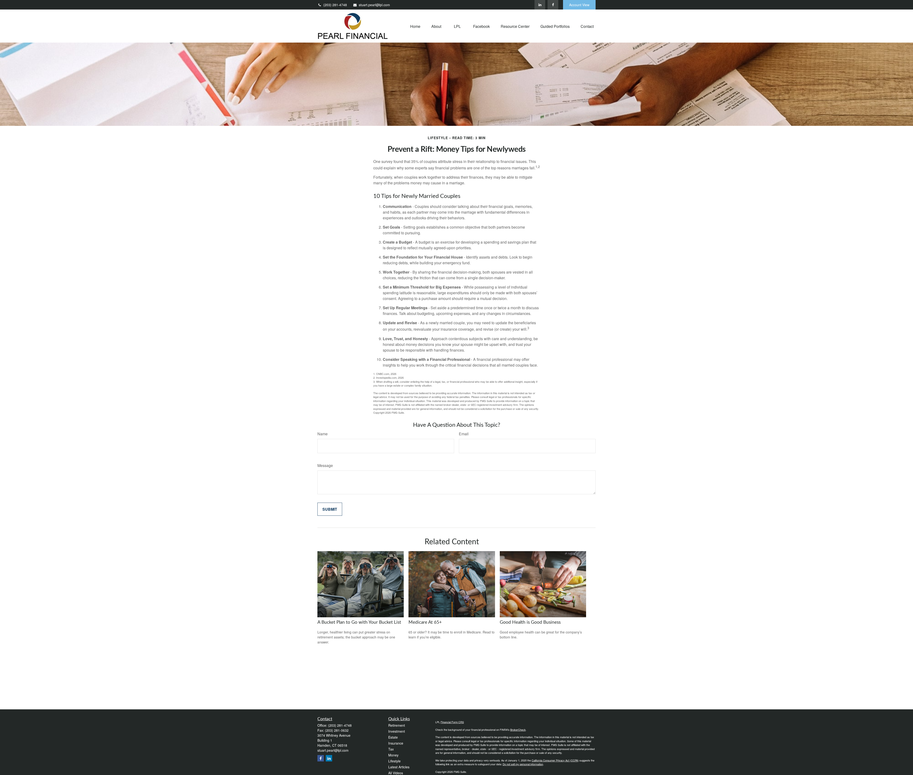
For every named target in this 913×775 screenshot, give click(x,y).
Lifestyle (394, 761)
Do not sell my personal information (523, 764)
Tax (391, 749)
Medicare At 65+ (425, 622)
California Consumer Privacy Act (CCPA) (555, 760)
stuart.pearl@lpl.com (374, 4)
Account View (579, 4)
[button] (415, 26)
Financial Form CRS (452, 722)
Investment (396, 731)
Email (464, 434)
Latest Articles (398, 767)
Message (325, 465)
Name (322, 434)
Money (393, 755)
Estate (393, 737)
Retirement (396, 725)
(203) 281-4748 (335, 4)
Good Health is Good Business (530, 622)
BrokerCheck (518, 729)
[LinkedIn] (539, 5)
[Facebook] (553, 5)
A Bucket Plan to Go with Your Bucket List (359, 622)
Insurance (395, 743)
